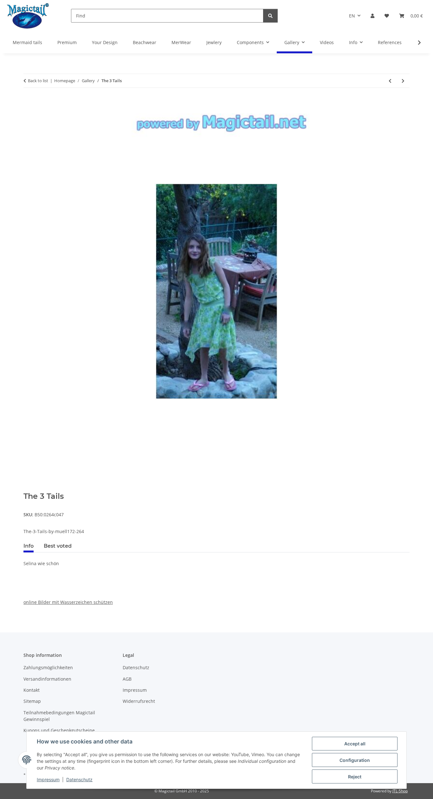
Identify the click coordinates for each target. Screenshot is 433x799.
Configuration (354, 760)
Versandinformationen (47, 679)
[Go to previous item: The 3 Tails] (390, 81)
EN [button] (352, 16)
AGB (127, 679)
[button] (372, 16)
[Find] (270, 16)
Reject (354, 776)
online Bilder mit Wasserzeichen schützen (68, 602)
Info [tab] (28, 546)
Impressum (48, 779)
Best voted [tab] (58, 546)
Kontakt (31, 690)
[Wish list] (386, 16)
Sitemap (32, 701)
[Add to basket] (28, 488)
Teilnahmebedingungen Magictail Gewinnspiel (59, 716)
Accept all (354, 743)
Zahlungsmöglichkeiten (48, 667)
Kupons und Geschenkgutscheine (59, 730)
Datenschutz (79, 779)
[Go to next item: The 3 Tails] (403, 81)
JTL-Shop (400, 791)
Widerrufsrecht (139, 701)
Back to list (38, 80)
